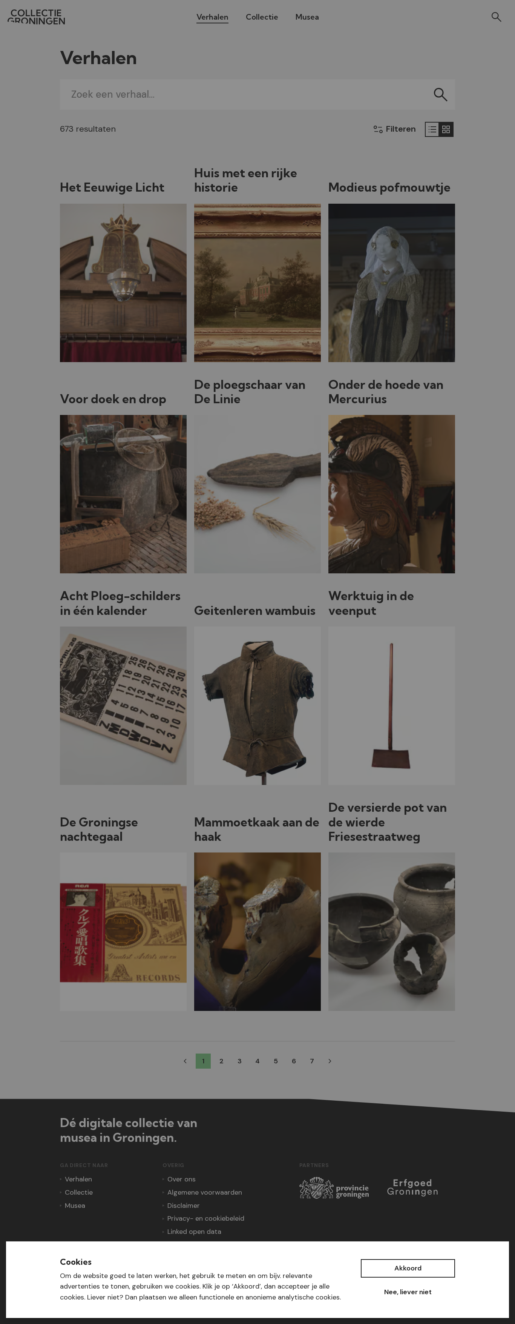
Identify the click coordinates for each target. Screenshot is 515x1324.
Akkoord (408, 1268)
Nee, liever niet (408, 1291)
